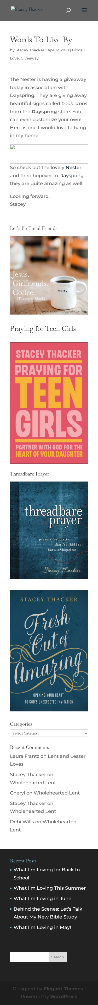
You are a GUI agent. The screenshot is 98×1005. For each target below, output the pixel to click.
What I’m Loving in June (42, 898)
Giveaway (30, 58)
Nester (72, 167)
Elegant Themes (63, 989)
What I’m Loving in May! (42, 927)
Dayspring (71, 176)
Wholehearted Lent (33, 783)
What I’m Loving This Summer (50, 888)
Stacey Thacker (30, 50)
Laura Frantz (24, 756)
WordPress (63, 996)
